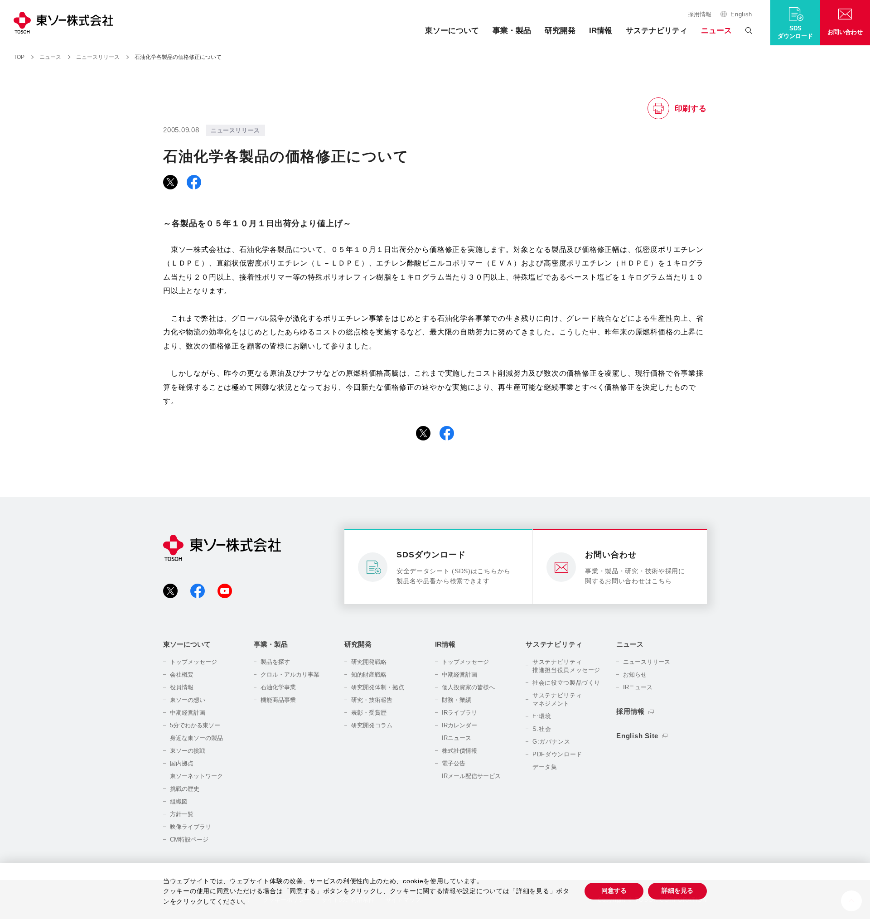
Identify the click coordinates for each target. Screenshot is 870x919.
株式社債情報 (459, 750)
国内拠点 (181, 763)
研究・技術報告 (371, 700)
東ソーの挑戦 (187, 750)
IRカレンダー (459, 725)
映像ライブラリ (190, 826)
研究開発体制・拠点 (377, 687)
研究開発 (560, 30)
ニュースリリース (646, 661)
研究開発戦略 (369, 661)
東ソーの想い (187, 700)
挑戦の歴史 (184, 788)
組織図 (179, 801)
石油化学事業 (278, 687)
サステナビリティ (656, 30)
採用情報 (699, 14)
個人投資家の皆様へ (468, 687)
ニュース (716, 30)
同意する (614, 890)
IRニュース (456, 738)
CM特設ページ (189, 839)
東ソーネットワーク (196, 776)
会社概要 (181, 674)
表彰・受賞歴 (369, 712)
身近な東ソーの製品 (196, 738)
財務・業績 (456, 700)
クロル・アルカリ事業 (290, 674)
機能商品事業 (278, 700)
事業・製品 (512, 30)
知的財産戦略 (369, 674)
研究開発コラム (371, 725)
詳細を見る (677, 890)
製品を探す (275, 661)
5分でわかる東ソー (195, 725)
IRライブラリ (459, 712)
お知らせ (635, 674)
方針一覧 (181, 814)
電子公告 (453, 763)
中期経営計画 (187, 712)
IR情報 (600, 30)
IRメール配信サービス (471, 776)
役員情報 (181, 687)
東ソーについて (452, 30)
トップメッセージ (193, 661)
